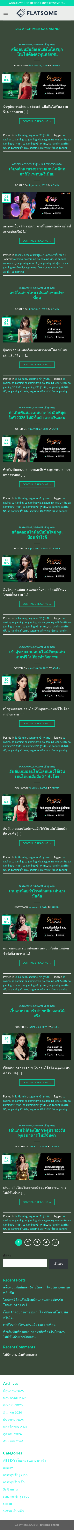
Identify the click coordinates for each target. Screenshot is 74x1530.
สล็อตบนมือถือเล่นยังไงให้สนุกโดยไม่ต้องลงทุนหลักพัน (37, 52)
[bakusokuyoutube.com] (37, 13)
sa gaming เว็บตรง (18, 147)
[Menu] (5, 13)
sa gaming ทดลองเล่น (54, 139)
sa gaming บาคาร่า (27, 263)
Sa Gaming (25, 44)
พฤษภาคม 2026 (14, 1398)
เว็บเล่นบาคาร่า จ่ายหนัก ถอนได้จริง (37, 1013)
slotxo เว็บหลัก (13, 1511)
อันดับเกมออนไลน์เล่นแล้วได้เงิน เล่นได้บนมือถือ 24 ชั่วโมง (37, 774)
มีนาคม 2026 (12, 1412)
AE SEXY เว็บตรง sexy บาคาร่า (24, 1460)
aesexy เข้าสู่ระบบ (32, 164)
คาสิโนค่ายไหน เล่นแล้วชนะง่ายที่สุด (37, 295)
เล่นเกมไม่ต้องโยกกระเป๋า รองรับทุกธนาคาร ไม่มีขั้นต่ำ (37, 1133)
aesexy (16, 164)
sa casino (17, 259)
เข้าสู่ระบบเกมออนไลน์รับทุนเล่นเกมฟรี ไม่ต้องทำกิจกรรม (37, 654)
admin (56, 65)
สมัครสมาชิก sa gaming (53, 147)
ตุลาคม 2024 (12, 1434)
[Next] (55, 1242)
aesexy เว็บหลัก (53, 164)
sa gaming (18, 139)
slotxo (7, 1503)
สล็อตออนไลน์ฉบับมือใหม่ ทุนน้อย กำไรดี (37, 534)
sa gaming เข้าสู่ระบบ (35, 143)
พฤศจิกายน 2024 (15, 1427)
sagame (34, 147)
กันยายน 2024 (13, 1441)
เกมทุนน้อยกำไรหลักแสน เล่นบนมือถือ (37, 893)
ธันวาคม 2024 (13, 1420)
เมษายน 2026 (13, 1405)
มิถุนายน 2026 (13, 1391)
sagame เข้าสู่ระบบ (44, 44)
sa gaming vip (33, 139)
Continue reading (37, 121)
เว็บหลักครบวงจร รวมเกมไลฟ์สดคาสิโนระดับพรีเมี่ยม (37, 171)
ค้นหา (7, 1255)
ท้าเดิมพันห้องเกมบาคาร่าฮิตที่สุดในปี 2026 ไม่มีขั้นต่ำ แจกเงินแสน (37, 415)
